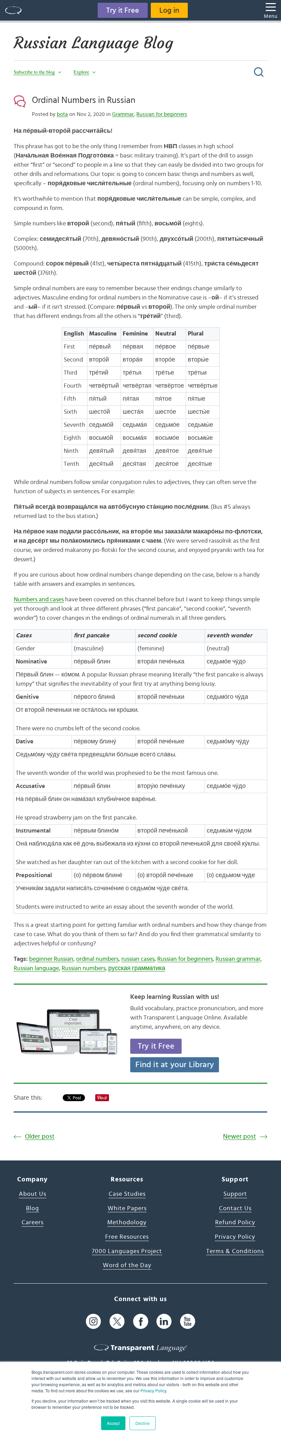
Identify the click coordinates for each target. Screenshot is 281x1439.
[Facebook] (140, 1321)
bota (62, 114)
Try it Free (122, 10)
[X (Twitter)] (117, 1321)
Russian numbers (84, 968)
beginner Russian (51, 959)
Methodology (127, 1222)
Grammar (123, 114)
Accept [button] (113, 1423)
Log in (169, 10)
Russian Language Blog (93, 43)
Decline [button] (142, 1423)
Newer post (239, 1136)
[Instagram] (93, 1321)
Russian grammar (238, 959)
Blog (32, 1208)
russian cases (138, 959)
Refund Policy (235, 1222)
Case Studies (127, 1194)
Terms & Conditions (235, 1251)
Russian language (36, 968)
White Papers (127, 1208)
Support (235, 1194)
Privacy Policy (153, 1390)
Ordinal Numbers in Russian (83, 100)
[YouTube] (187, 1321)
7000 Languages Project (127, 1251)
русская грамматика (136, 968)
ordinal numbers (97, 959)
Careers (33, 1222)
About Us (32, 1194)
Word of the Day (127, 1265)
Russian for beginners (161, 114)
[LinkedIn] (164, 1321)
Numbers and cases (39, 600)
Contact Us (235, 1208)
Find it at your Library (174, 1065)
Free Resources (127, 1237)
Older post (39, 1136)
